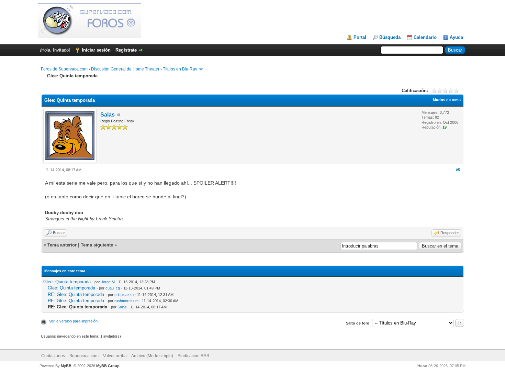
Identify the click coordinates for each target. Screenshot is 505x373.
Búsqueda (390, 37)
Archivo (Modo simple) (152, 355)
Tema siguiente (97, 245)
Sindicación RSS (193, 355)
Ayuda (456, 37)
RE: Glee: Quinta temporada (76, 294)
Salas (107, 115)
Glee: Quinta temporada (67, 281)
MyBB (66, 366)
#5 (458, 170)
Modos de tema (447, 100)
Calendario (425, 37)
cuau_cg (112, 288)
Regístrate (126, 50)
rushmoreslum (126, 301)
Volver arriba (115, 355)
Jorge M (108, 282)
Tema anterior (62, 245)
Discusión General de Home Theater (125, 69)
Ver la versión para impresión (73, 321)
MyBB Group (108, 366)
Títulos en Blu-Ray (180, 69)
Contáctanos (53, 355)
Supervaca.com (84, 355)
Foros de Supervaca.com (64, 69)
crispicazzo (124, 295)
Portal (360, 37)
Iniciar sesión (96, 50)
